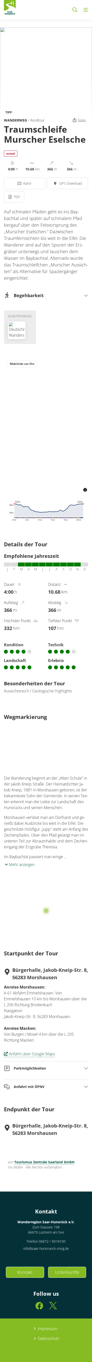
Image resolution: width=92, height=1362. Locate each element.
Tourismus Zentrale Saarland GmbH (44, 1162)
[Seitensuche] (74, 9)
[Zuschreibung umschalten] (85, 490)
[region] (46, 425)
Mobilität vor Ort (22, 364)
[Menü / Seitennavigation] (85, 9)
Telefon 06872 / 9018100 (46, 1241)
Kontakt (25, 1272)
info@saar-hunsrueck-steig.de (46, 1248)
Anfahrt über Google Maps (32, 1054)
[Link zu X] (53, 1308)
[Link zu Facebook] (39, 1308)
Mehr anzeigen (21, 864)
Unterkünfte (67, 1272)
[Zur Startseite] (10, 8)
